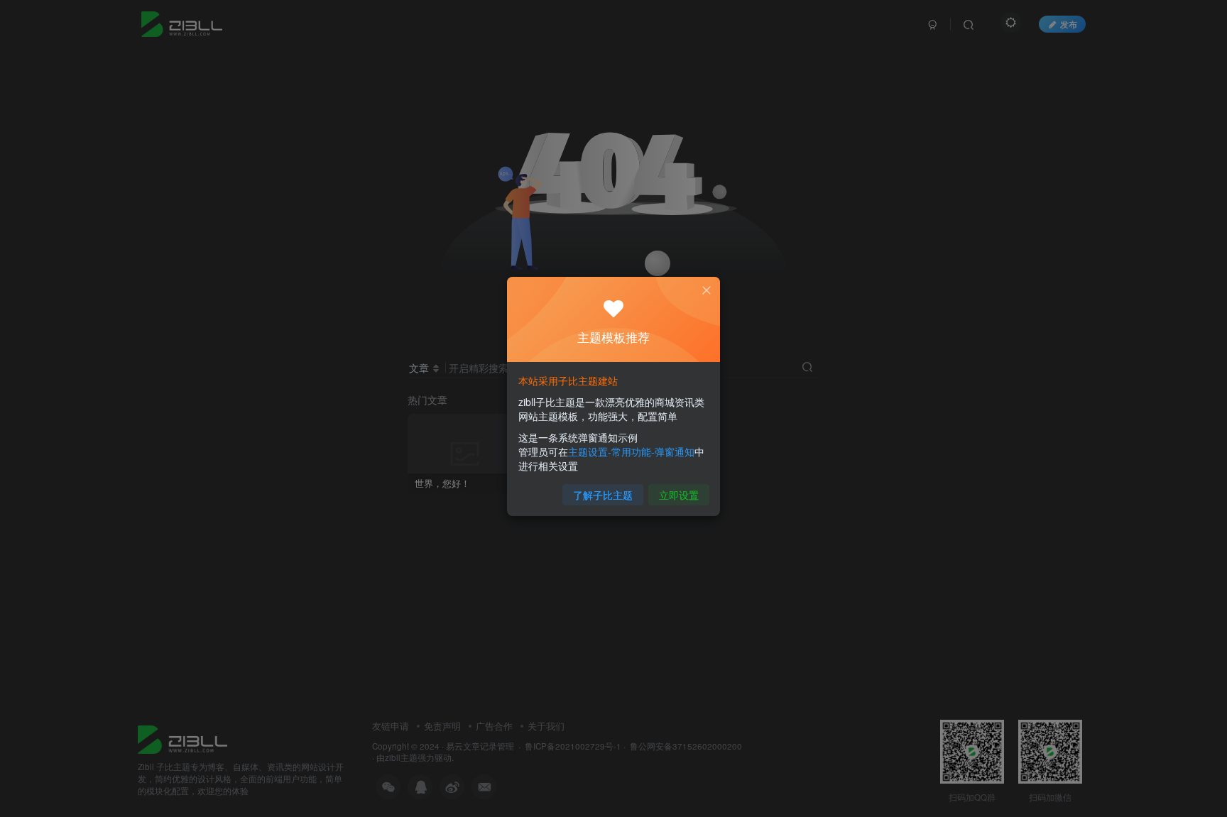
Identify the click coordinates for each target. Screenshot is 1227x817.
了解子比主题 (603, 495)
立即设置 (679, 495)
